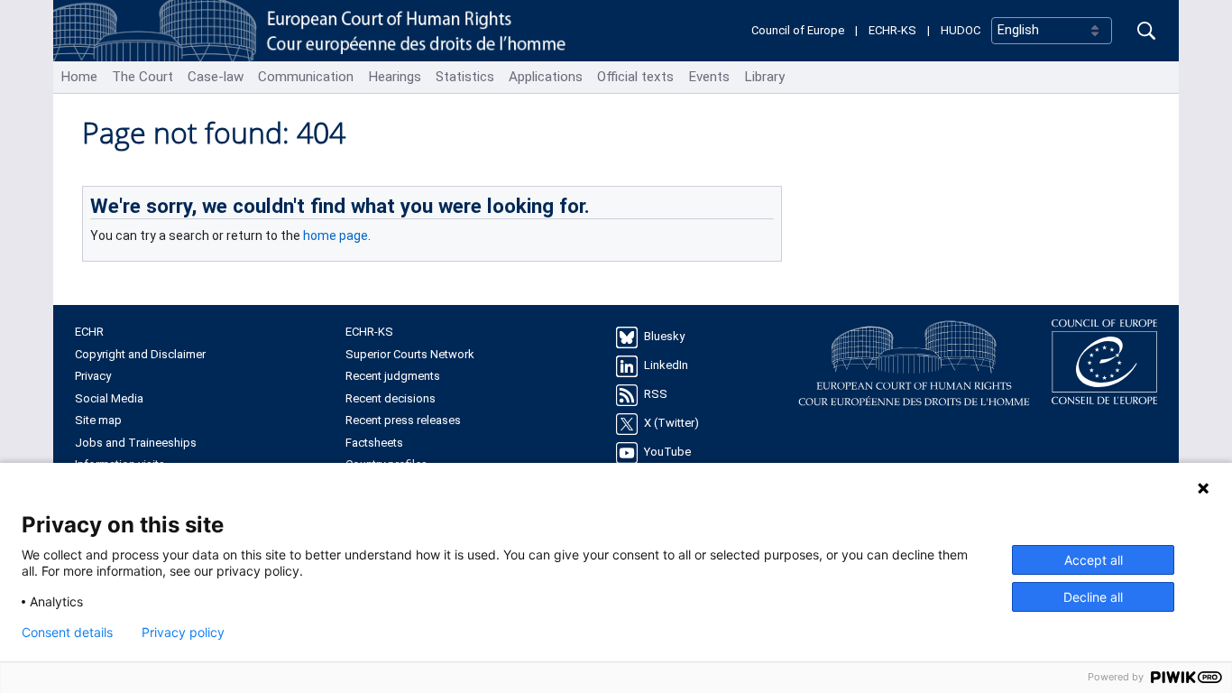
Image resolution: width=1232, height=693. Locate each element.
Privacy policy (183, 632)
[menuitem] (79, 77)
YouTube (667, 452)
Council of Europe (797, 30)
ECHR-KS (892, 30)
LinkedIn (666, 366)
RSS (655, 395)
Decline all (1093, 597)
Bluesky (664, 337)
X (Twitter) (671, 423)
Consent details (67, 632)
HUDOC (960, 30)
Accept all (1093, 560)
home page (335, 235)
